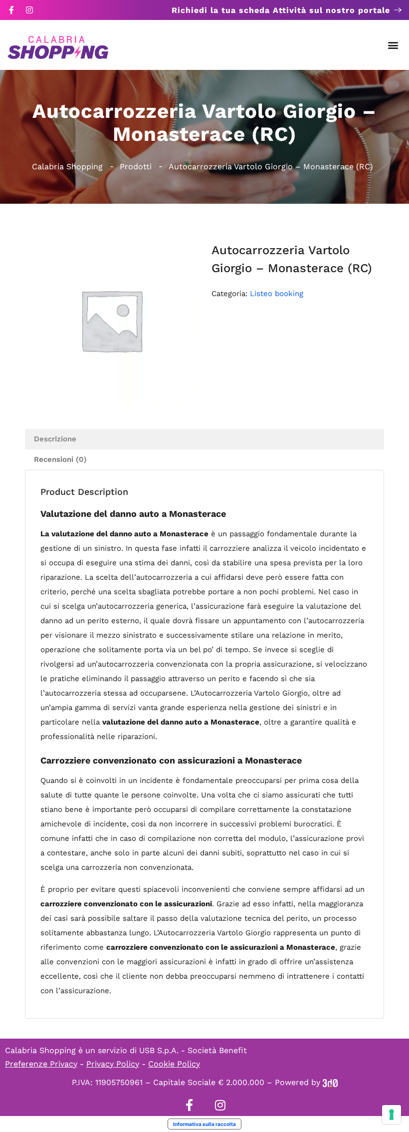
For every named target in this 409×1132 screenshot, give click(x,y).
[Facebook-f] (11, 10)
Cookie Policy (174, 1064)
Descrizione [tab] (55, 438)
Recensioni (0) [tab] (60, 459)
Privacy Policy (112, 1064)
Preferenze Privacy (41, 1064)
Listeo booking (276, 293)
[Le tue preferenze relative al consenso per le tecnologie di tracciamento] (391, 1114)
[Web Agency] (330, 1082)
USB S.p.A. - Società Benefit (193, 1050)
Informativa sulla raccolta (204, 1124)
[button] (393, 45)
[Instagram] (29, 10)
